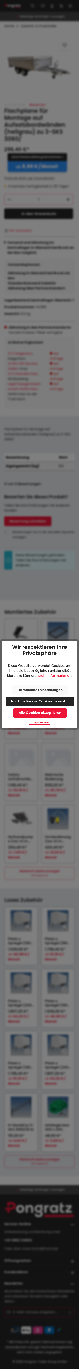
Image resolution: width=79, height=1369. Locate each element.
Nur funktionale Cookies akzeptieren (42, 701)
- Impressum (39, 722)
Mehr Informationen (54, 675)
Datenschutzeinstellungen (40, 689)
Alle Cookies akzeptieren (40, 712)
